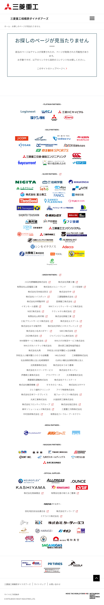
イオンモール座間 (29, 306)
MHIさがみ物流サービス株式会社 (69, 340)
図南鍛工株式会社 (64, 301)
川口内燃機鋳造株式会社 (36, 281)
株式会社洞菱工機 (66, 281)
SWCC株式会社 (66, 330)
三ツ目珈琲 (77, 286)
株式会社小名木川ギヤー (37, 330)
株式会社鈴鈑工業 (63, 316)
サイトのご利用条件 (11, 594)
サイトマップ (40, 584)
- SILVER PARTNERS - (49, 174)
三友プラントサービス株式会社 (35, 320)
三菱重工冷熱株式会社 (72, 409)
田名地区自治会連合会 (35, 511)
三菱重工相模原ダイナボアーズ (17, 584)
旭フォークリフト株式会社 (66, 394)
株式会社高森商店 (32, 493)
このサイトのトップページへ (51, 68)
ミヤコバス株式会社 (50, 516)
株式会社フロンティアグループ (36, 404)
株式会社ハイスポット (36, 296)
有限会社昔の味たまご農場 (63, 493)
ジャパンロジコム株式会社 (61, 335)
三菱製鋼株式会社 (65, 296)
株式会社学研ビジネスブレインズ (63, 325)
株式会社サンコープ (65, 511)
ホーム (7, 26)
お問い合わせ (54, 584)
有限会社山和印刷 (36, 316)
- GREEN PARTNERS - (49, 275)
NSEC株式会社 (34, 311)
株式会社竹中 (65, 291)
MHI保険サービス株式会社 (32, 340)
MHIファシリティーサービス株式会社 (66, 306)
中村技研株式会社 (31, 414)
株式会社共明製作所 (36, 301)
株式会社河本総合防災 (38, 291)
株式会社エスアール (69, 320)
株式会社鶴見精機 (27, 384)
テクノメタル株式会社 (62, 311)
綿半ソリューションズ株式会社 (36, 409)
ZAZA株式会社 (31, 335)
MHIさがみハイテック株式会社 (38, 345)
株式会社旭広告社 (69, 404)
